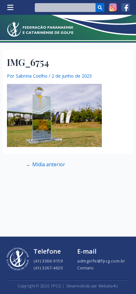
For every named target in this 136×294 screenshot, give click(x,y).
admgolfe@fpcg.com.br (101, 261)
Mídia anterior (45, 164)
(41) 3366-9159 (48, 261)
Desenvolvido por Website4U (92, 286)
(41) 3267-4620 (48, 268)
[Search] (100, 7)
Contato (85, 268)
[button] (10, 7)
